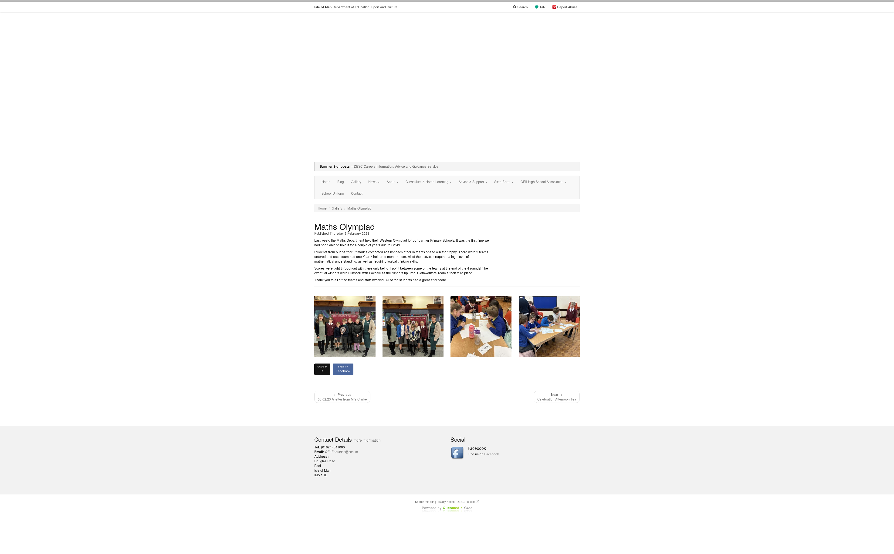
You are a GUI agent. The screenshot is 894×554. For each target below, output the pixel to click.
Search (522, 7)
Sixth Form (502, 181)
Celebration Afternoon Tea (556, 396)
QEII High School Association (542, 181)
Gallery (356, 181)
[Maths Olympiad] (345, 326)
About (391, 181)
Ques (457, 507)
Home (326, 181)
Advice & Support (472, 181)
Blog (340, 181)
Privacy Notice (446, 502)
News (372, 181)
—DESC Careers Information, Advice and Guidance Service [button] (379, 166)
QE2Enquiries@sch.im (341, 451)
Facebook (343, 369)
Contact (356, 193)
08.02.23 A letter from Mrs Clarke (342, 396)
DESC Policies (466, 502)
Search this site (424, 502)
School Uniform (333, 193)
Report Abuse (567, 7)
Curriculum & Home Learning (427, 181)
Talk (542, 7)
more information (367, 440)
